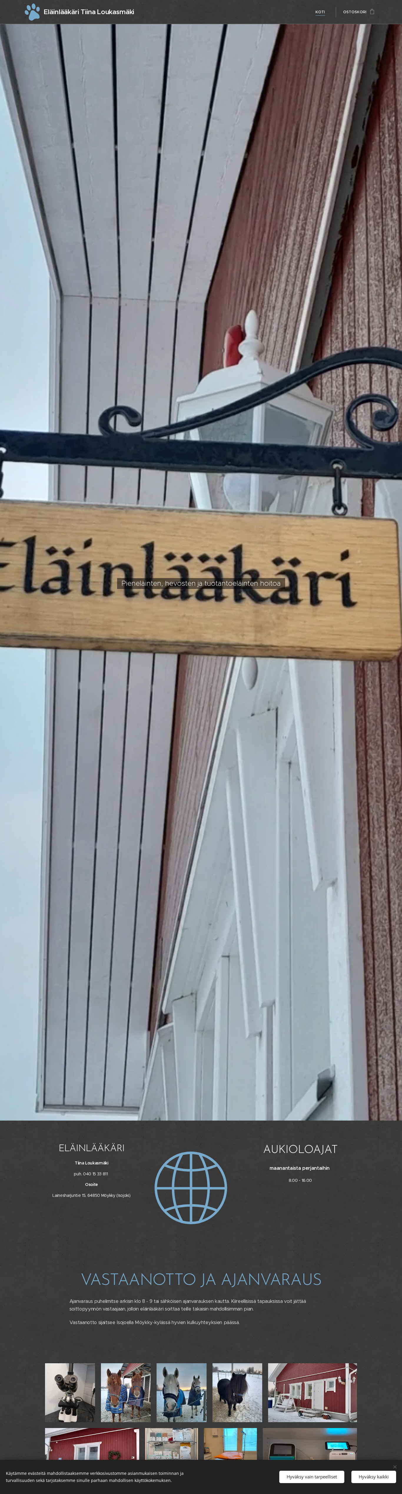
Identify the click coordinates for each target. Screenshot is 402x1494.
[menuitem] (322, 12)
